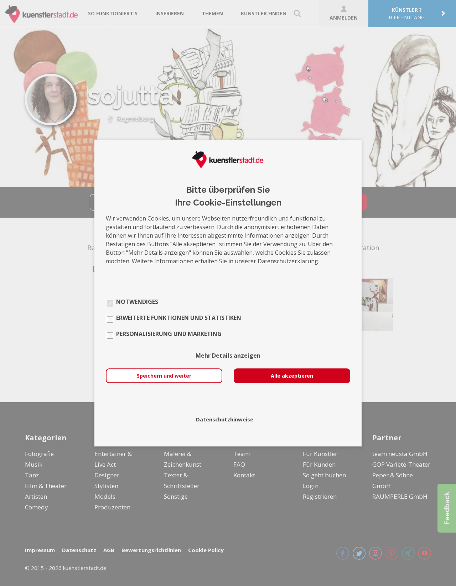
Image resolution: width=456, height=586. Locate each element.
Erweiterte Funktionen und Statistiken (178, 318)
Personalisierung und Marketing (169, 334)
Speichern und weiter (164, 375)
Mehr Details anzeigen (228, 355)
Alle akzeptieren (292, 375)
